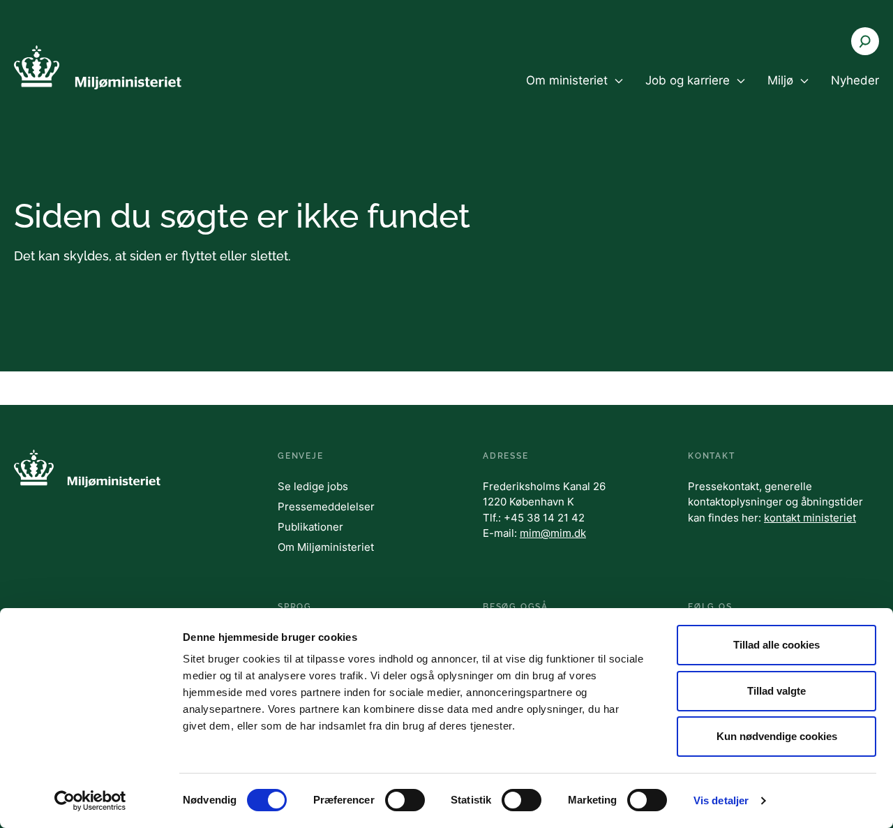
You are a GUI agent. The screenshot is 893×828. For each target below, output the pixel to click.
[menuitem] (574, 92)
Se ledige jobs (313, 486)
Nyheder (855, 80)
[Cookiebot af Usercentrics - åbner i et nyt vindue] (90, 800)
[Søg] (865, 41)
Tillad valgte (776, 691)
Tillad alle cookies (776, 645)
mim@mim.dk (553, 533)
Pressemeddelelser (326, 506)
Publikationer (310, 526)
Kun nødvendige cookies (776, 736)
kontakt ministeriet (810, 517)
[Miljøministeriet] (97, 67)
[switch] (405, 800)
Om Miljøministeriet (326, 547)
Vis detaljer (721, 800)
